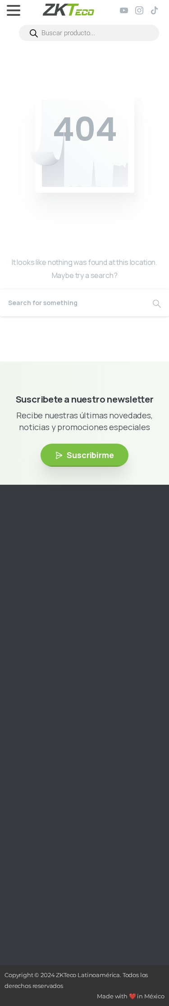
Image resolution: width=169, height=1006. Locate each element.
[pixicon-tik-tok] (74, 620)
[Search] (157, 302)
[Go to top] (144, 972)
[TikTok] (154, 10)
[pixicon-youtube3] (47, 620)
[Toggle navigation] (14, 10)
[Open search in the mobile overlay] (89, 33)
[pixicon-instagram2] (20, 620)
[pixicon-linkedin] (61, 620)
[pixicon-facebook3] (34, 620)
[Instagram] (139, 10)
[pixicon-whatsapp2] (88, 620)
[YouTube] (124, 10)
